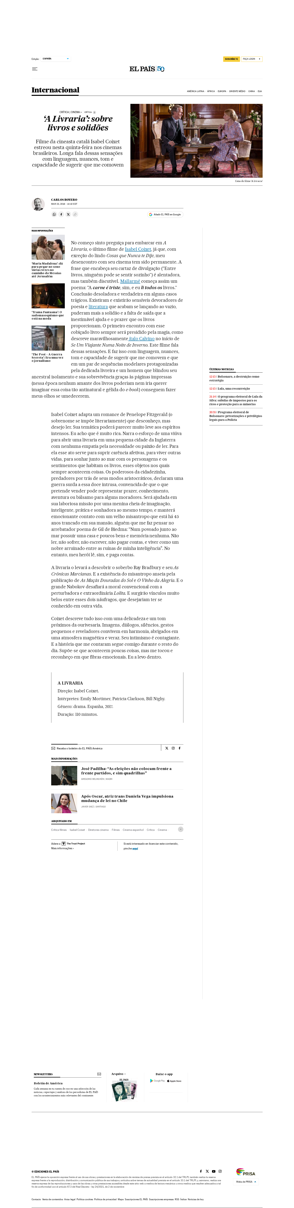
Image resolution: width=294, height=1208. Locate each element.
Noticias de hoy (196, 1199)
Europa (222, 91)
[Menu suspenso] (35, 69)
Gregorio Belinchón (92, 779)
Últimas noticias (221, 369)
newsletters (43, 1074)
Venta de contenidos (52, 1199)
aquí (135, 848)
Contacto (36, 1199)
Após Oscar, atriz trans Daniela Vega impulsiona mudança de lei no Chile (127, 799)
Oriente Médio (237, 91)
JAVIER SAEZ (87, 806)
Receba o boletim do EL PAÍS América (79, 748)
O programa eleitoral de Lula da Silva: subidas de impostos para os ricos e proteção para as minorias (235, 400)
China (251, 91)
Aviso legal (69, 1199)
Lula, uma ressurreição (234, 388)
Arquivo (117, 1074)
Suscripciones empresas (161, 1199)
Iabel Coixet (138, 249)
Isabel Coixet (77, 829)
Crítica (151, 829)
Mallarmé (130, 281)
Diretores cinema (98, 829)
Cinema (162, 829)
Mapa (121, 1199)
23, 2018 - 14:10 (64, 204)
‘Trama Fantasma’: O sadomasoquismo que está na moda (48, 315)
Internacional (55, 90)
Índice (183, 1199)
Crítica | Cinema (70, 112)
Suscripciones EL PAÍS (136, 1199)
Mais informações (61, 848)
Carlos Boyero (64, 200)
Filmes (116, 829)
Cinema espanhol (133, 829)
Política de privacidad (105, 1199)
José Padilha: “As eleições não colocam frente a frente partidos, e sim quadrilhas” (126, 771)
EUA (260, 91)
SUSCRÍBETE (231, 59)
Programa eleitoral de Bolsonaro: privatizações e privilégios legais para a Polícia (235, 416)
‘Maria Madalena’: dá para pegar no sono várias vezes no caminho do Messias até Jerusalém (47, 270)
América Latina (195, 91)
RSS (177, 1199)
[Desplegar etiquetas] (180, 829)
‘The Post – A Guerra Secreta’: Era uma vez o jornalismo (47, 357)
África (211, 91)
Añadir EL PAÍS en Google (167, 214)
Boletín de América (48, 1083)
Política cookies (85, 1199)
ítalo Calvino (141, 338)
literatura (98, 306)
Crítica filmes (59, 829)
